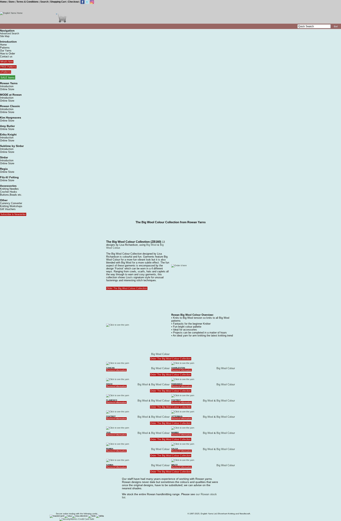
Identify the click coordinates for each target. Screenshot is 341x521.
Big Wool (151, 244)
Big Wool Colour (160, 354)
